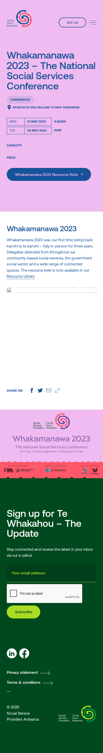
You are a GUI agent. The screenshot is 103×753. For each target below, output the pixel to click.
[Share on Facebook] (32, 390)
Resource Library (20, 276)
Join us (72, 22)
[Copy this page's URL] (57, 390)
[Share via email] (48, 390)
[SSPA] (19, 18)
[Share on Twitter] (40, 390)
